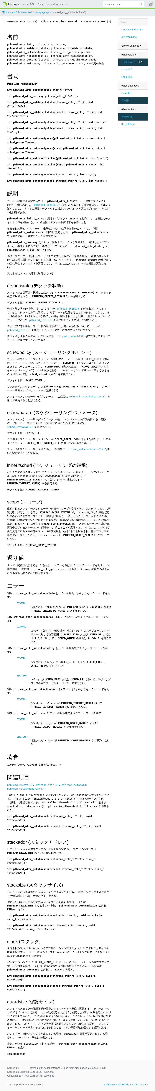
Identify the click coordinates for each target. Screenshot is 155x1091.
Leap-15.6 (126, 77)
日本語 (125, 100)
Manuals (10, 12)
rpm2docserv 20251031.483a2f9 (120, 1084)
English (125, 93)
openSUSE (29, 4)
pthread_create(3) (47, 204)
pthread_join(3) (67, 308)
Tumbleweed (25, 12)
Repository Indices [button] (57, 4)
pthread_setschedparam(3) (87, 396)
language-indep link (132, 29)
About (41, 4)
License (143, 1084)
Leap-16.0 (126, 69)
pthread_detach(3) (70, 336)
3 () (127, 116)
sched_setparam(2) (20, 427)
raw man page (129, 37)
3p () (128, 124)
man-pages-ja (42, 12)
